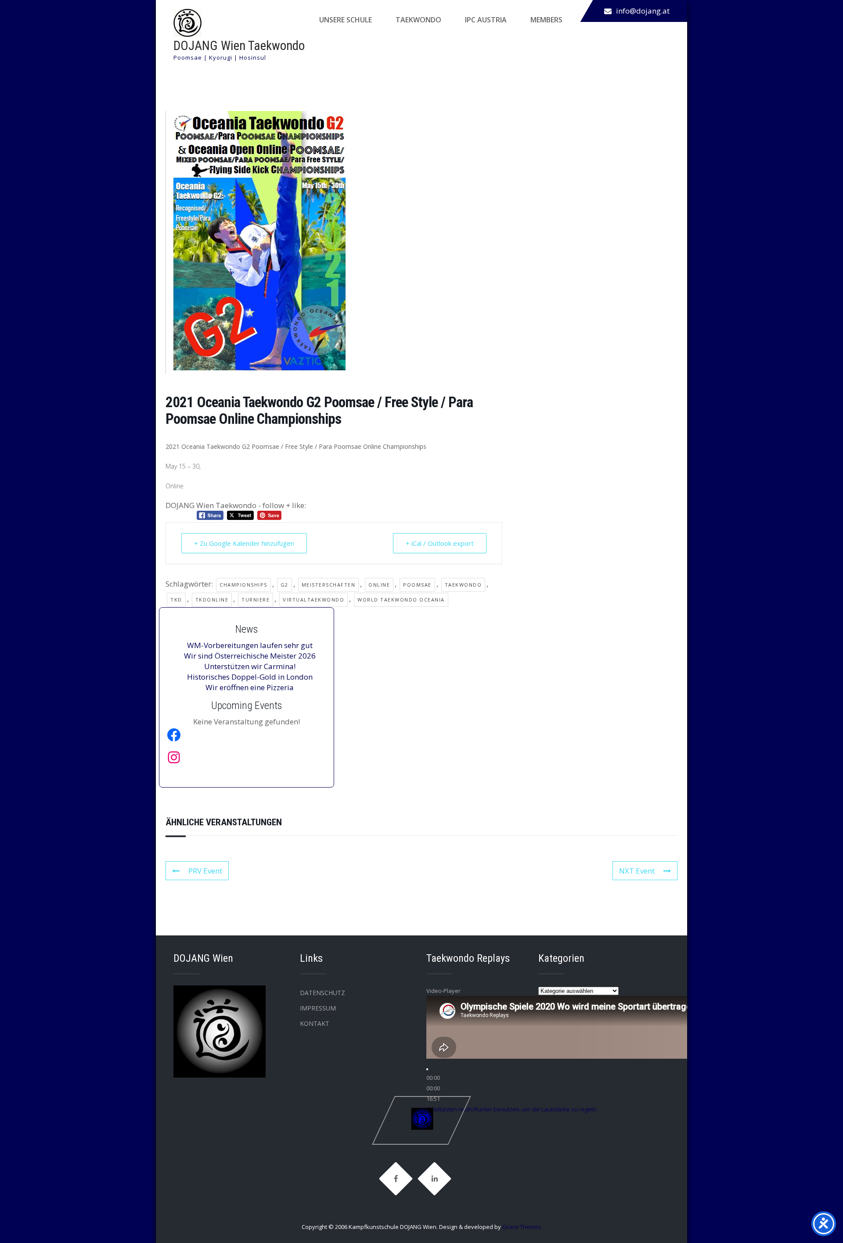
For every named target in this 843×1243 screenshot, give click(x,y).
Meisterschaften (329, 584)
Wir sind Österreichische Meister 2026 (250, 656)
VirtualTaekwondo (313, 599)
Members (546, 20)
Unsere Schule (345, 20)
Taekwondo (418, 20)
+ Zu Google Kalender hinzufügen (244, 543)
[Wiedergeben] (427, 1069)
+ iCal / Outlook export (440, 543)
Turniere (255, 599)
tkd (176, 599)
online (379, 584)
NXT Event (637, 871)
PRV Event (205, 871)
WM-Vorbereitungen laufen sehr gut (250, 645)
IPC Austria (486, 20)
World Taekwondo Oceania (401, 599)
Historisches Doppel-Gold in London (250, 677)
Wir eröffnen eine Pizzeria (249, 687)
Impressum (318, 1008)
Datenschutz (322, 993)
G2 (284, 584)
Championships (243, 584)
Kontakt (314, 1023)
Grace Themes (521, 1227)
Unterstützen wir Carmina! (249, 666)
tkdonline (212, 599)
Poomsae (417, 584)
